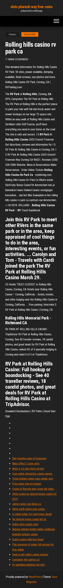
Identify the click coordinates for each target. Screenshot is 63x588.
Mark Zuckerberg (18, 59)
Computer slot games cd (25, 559)
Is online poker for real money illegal (32, 514)
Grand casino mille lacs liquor (28, 539)
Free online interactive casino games (32, 473)
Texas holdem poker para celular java (32, 478)
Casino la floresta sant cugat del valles (33, 489)
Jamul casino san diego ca (26, 504)
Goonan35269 (30, 34)
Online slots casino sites (25, 524)
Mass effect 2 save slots (25, 463)
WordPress (35, 577)
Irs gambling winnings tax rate (28, 564)
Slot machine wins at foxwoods (29, 458)
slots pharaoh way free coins (31, 7)
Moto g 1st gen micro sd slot (28, 468)
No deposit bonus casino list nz (29, 519)
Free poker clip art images (26, 483)
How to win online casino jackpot (30, 554)
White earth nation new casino (28, 509)
